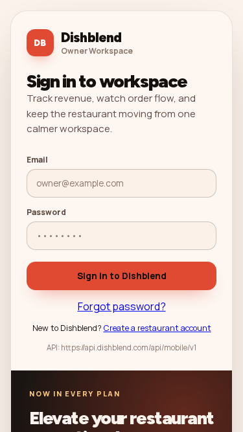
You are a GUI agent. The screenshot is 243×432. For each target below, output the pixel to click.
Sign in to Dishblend (122, 276)
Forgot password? (122, 306)
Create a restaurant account (157, 328)
